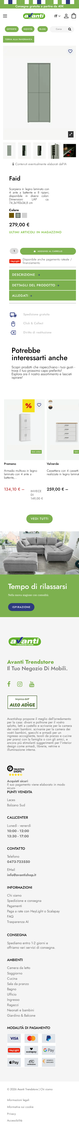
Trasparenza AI (18, 921)
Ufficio (11, 994)
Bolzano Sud (16, 805)
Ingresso (13, 999)
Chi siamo (14, 895)
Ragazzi (13, 1004)
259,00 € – (57, 489)
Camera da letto (18, 967)
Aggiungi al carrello (50, 251)
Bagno (11, 989)
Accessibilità (14, 1120)
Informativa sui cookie (20, 1107)
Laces (11, 799)
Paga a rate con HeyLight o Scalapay (33, 911)
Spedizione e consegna (24, 900)
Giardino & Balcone (21, 1015)
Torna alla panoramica (18, 39)
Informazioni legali (18, 1100)
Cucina (12, 978)
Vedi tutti (39, 519)
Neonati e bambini (20, 1010)
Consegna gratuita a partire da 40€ (39, 6)
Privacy (11, 1114)
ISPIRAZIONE (21, 607)
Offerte (12, 29)
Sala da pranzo (18, 983)
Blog (43, 29)
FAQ (10, 916)
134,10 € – (14, 489)
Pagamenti (14, 905)
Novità (28, 29)
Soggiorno (14, 973)
